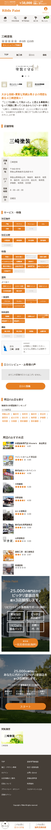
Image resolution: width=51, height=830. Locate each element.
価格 (45, 54)
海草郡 (34, 417)
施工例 (35, 21)
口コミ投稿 (24, 386)
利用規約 (30, 783)
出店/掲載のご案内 (8, 778)
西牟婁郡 (24, 421)
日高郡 (14, 421)
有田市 (25, 414)
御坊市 (34, 414)
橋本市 (16, 414)
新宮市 (5, 417)
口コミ (32, 54)
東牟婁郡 (35, 421)
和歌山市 (6, 414)
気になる (45, 19)
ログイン (4, 772)
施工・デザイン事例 (8, 767)
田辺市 (43, 414)
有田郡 (5, 421)
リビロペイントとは (34, 789)
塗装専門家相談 (32, 761)
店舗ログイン (6, 794)
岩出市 (25, 417)
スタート (25, 706)
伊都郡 (43, 417)
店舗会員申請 (32, 778)
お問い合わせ (32, 772)
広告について (6, 783)
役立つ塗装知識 (32, 767)
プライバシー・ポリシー (10, 789)
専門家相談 (25, 21)
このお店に (19, 826)
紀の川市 (15, 417)
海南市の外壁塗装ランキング (13, 405)
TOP (5, 21)
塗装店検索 (15, 21)
